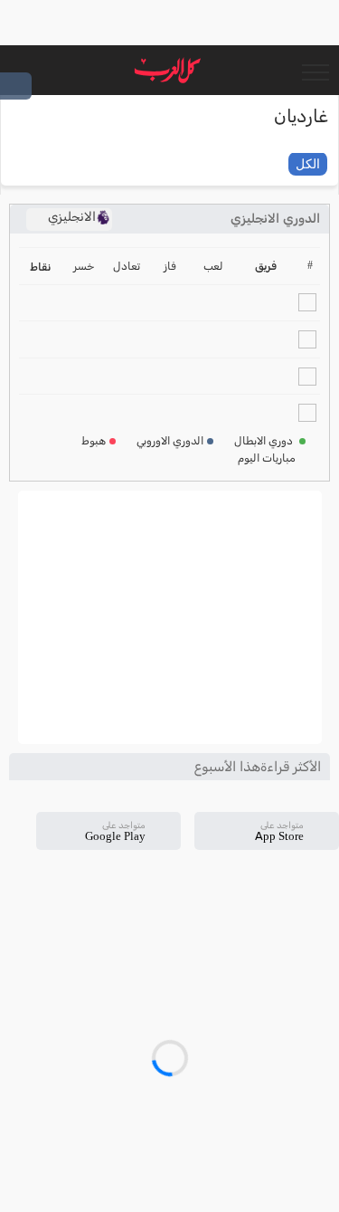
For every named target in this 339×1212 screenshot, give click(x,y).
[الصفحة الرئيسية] (168, 70)
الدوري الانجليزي (275, 218)
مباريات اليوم (267, 458)
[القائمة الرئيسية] (315, 70)
